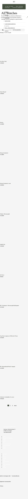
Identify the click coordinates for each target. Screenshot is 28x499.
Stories (4, 440)
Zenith (4, 456)
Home (1, 26)
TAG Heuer (5, 453)
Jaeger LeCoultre (6, 464)
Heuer (4, 465)
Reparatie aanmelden (7, 437)
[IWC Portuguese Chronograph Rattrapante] (12, 291)
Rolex (4, 462)
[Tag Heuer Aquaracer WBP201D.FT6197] (12, 322)
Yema (4, 459)
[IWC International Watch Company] (12, 352)
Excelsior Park (6, 461)
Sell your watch (6, 445)
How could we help (7, 443)
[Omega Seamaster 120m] (12, 169)
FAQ (3, 442)
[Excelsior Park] (12, 47)
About (4, 448)
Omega (4, 467)
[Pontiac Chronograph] (12, 200)
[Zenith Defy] (12, 230)
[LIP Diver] (12, 261)
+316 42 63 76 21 (7, 427)
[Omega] (12, 108)
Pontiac (4, 458)
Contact (4, 446)
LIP (3, 455)
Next (15, 405)
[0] (26, 17)
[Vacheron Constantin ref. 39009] (12, 383)
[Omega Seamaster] (12, 139)
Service (4, 439)
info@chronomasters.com (9, 426)
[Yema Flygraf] (12, 78)
